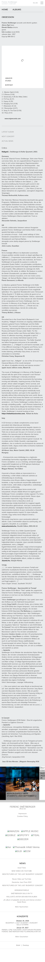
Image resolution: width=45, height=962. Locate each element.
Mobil (18, 945)
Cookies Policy (22, 816)
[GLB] (18, 851)
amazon (8, 78)
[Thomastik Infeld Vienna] (26, 847)
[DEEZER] (22, 839)
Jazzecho (6, 650)
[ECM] (27, 851)
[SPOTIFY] (23, 835)
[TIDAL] (35, 835)
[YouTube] (23, 823)
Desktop (26, 945)
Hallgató (5, 152)
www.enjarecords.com (13, 118)
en (37, 3)
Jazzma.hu (6, 560)
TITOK (4, 565)
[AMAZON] (13, 831)
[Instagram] (34, 823)
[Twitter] (29, 823)
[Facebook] (12, 823)
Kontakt (9, 85)
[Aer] (8, 847)
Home (5, 9)
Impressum (22, 813)
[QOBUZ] (10, 835)
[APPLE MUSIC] (29, 831)
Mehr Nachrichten (22, 907)
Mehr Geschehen (21, 937)
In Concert (6, 718)
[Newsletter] (18, 823)
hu (34, 3)
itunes (8, 81)
